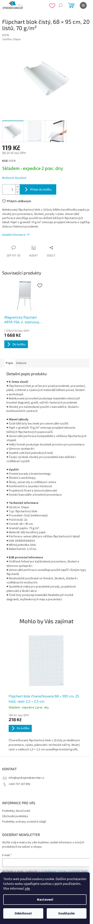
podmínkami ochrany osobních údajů (64, 872)
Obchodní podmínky (15, 816)
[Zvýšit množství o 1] (17, 186)
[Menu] (83, 5)
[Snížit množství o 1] (17, 191)
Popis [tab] (9, 363)
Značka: (11, 39)
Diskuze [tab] (21, 363)
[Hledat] (60, 5)
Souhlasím (66, 913)
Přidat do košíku (41, 189)
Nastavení (45, 899)
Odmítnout (23, 913)
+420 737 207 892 (19, 784)
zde (27, 888)
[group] (46, 692)
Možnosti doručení (14, 178)
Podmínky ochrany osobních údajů (24, 822)
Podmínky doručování (16, 811)
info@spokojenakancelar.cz (26, 778)
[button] (46, 732)
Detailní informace (14, 235)
